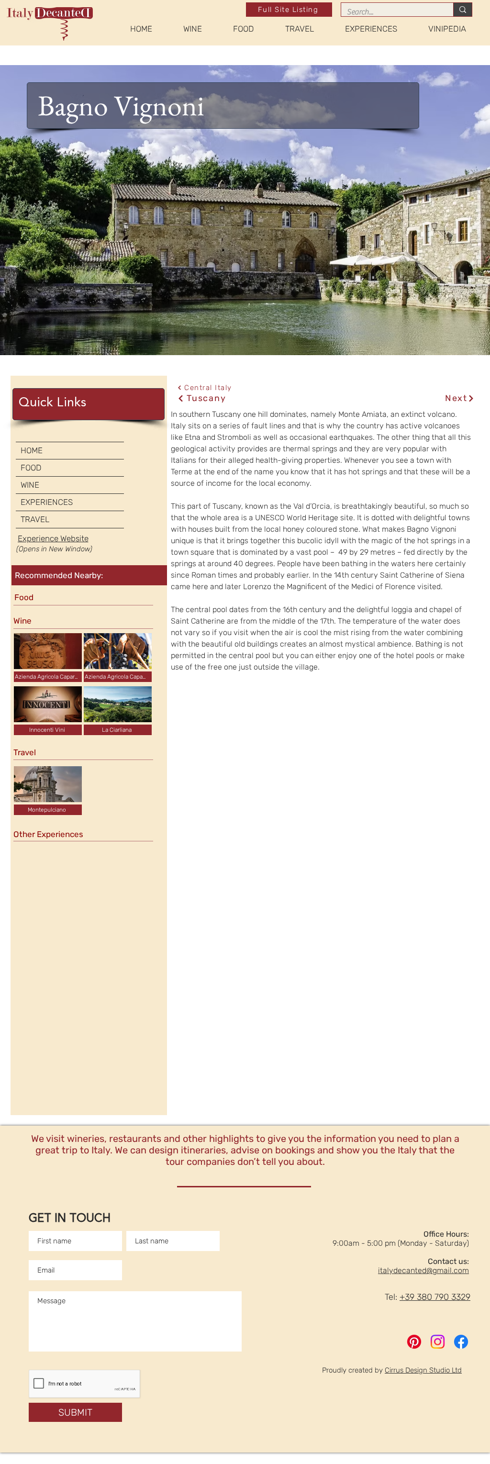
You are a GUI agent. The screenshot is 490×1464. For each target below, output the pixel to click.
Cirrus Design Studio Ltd (423, 1370)
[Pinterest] (414, 1341)
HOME (32, 450)
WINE (30, 485)
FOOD (31, 467)
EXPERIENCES (47, 502)
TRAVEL (35, 519)
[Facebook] (461, 1341)
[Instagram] (437, 1341)
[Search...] (462, 9)
